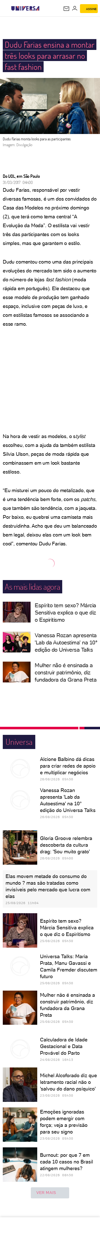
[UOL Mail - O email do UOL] (66, 8)
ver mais (46, 1192)
